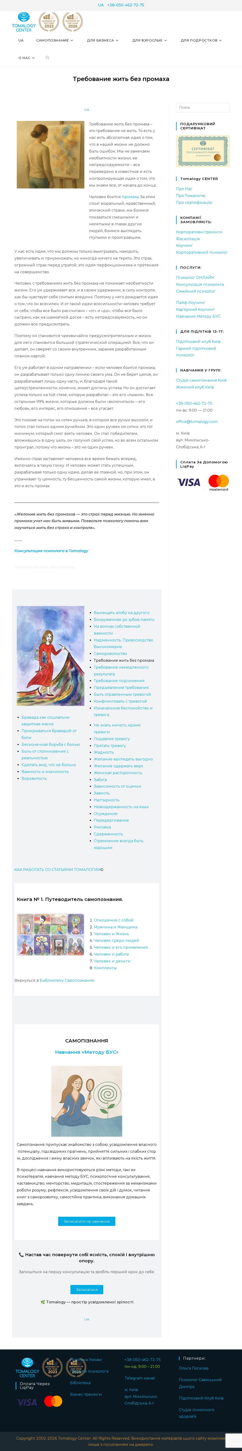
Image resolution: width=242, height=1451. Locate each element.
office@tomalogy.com (197, 421)
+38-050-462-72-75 (125, 5)
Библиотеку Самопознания (67, 980)
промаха (130, 197)
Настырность (107, 800)
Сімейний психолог (196, 291)
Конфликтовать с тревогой (120, 701)
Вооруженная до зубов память (124, 619)
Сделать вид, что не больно (49, 765)
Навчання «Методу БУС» (87, 1052)
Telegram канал (140, 1378)
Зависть (102, 793)
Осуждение (105, 813)
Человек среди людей (116, 940)
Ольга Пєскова (193, 1368)
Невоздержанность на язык (121, 807)
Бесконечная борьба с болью (51, 744)
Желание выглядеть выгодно (123, 759)
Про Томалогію (190, 195)
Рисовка (102, 827)
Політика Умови (86, 1359)
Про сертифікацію (194, 202)
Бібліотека (80, 1383)
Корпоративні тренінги (199, 232)
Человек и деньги (112, 961)
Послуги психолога (89, 1371)
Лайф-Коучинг (190, 302)
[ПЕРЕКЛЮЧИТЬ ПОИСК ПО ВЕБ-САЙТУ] (47, 58)
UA (101, 5)
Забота (100, 779)
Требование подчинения (119, 681)
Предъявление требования (121, 687)
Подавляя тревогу (112, 739)
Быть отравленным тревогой (122, 694)
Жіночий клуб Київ (195, 387)
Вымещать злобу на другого (122, 612)
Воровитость (34, 778)
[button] (86, 1221)
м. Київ (131, 1389)
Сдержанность (108, 834)
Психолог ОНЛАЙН (195, 277)
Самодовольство (110, 653)
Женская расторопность (118, 773)
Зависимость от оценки (117, 786)
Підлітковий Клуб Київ (201, 1398)
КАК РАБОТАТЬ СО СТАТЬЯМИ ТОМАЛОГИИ (57, 869)
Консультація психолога (200, 284)
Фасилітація (188, 239)
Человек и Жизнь (111, 934)
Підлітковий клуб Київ (198, 341)
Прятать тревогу (110, 745)
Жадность (104, 752)
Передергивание (111, 820)
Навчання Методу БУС (198, 316)
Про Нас (184, 189)
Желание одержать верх (118, 766)
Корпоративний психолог (202, 252)
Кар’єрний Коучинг (195, 309)
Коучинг (184, 245)
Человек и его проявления (121, 947)
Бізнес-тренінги (86, 1394)
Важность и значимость (45, 771)
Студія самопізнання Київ (201, 380)
